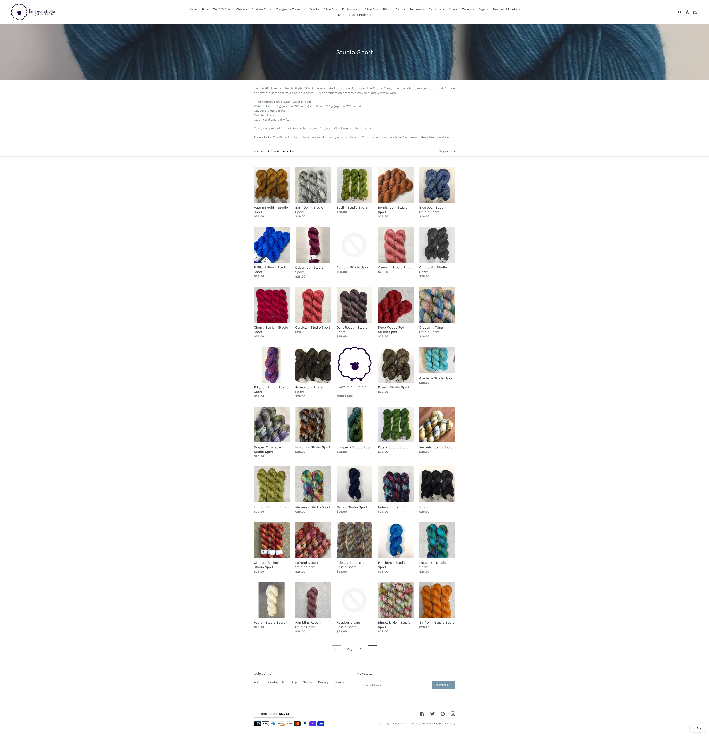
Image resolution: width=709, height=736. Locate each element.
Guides (308, 682)
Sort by (258, 151)
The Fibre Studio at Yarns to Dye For (410, 723)
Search (339, 682)
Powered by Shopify (443, 723)
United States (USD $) (273, 713)
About (258, 682)
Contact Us (276, 682)
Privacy (323, 682)
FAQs (293, 682)
